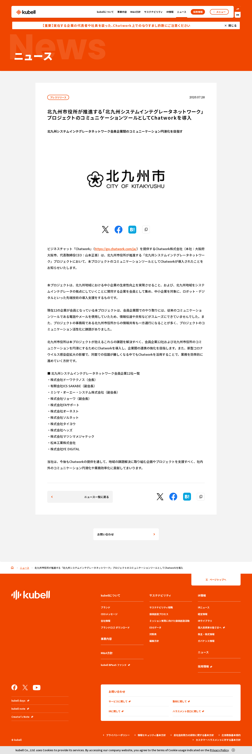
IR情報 (169, 11)
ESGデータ (155, 627)
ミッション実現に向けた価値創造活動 (169, 620)
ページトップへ (218, 579)
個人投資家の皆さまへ (209, 627)
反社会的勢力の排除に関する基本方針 (194, 735)
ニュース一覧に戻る (96, 497)
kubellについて (105, 11)
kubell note (18, 708)
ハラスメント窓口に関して (187, 711)
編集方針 (154, 640)
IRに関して (114, 711)
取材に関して (180, 701)
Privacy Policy (219, 750)
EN (237, 14)
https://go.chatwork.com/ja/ (116, 248)
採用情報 (203, 666)
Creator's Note (20, 716)
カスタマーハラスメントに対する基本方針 (218, 739)
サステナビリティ (153, 11)
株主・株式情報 (206, 634)
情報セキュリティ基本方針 (152, 735)
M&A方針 (135, 11)
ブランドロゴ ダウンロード (115, 627)
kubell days (18, 700)
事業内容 (122, 11)
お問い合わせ (105, 534)
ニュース (181, 11)
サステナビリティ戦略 (161, 607)
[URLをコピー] (146, 230)
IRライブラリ (205, 620)
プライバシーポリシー (118, 735)
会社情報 (105, 620)
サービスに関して (118, 701)
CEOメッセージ (109, 614)
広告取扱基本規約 (231, 735)
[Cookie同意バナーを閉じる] (233, 750)
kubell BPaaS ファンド (114, 664)
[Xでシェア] (105, 231)
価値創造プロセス (158, 614)
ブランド (105, 607)
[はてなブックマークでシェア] (132, 232)
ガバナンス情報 (206, 640)
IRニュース (203, 607)
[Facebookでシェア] (118, 232)
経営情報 (202, 614)
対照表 (153, 634)
